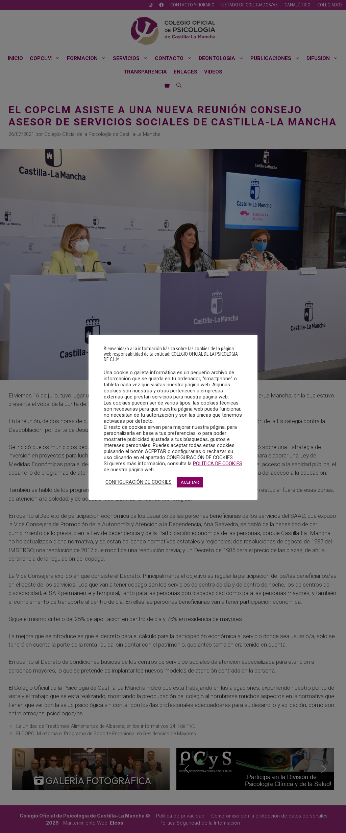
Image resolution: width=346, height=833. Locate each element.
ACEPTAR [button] (190, 482)
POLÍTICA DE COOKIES (217, 463)
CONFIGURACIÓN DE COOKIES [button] (138, 482)
